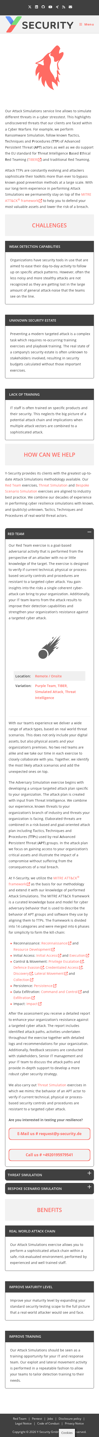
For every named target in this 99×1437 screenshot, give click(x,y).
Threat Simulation (53, 485)
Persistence (43, 985)
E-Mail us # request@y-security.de (49, 1133)
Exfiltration (22, 997)
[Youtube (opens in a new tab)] (50, 7)
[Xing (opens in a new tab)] (57, 7)
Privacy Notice (74, 1423)
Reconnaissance (54, 943)
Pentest (37, 1419)
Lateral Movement (49, 973)
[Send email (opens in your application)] (69, 7)
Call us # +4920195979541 (49, 1154)
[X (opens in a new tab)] (30, 7)
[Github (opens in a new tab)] (43, 7)
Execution (77, 955)
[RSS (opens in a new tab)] (64, 7)
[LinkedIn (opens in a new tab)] (36, 7)
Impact (31, 1003)
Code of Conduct (48, 1423)
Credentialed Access (62, 967)
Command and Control (59, 991)
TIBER (32, 159)
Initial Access (46, 955)
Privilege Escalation (64, 961)
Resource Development (32, 949)
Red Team (13, 485)
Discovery (21, 973)
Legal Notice (23, 1423)
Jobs (50, 1419)
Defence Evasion (26, 967)
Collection (21, 979)
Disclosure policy (70, 1419)
